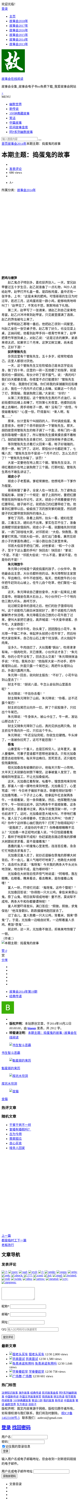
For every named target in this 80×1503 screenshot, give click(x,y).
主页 (12, 16)
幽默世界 (15, 104)
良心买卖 (15, 1143)
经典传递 (15, 996)
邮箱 (5, 1314)
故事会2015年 (18, 35)
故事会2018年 (18, 21)
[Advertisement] (40, 231)
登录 (5, 8)
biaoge (32, 1028)
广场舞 (27, 1376)
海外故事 (24, 1392)
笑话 (12, 118)
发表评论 (15, 169)
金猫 (5, 1099)
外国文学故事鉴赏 (30, 1396)
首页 (5, 143)
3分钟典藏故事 (19, 113)
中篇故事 (15, 122)
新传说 (14, 108)
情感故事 (47, 1396)
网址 (5, 1322)
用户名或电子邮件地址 (17, 1471)
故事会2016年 (18, 30)
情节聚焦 (70, 1396)
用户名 (6, 1437)
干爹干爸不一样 (20, 1124)
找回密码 (21, 1427)
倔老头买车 (36, 1354)
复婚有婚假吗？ (20, 1129)
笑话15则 (37, 1400)
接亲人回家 (17, 1148)
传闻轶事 (7, 1400)
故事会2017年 (18, 25)
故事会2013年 (18, 44)
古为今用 (15, 1134)
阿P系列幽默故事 (21, 132)
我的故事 (48, 1400)
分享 (5, 960)
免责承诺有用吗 (46, 1363)
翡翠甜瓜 (15, 1138)
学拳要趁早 (36, 1371)
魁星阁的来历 (11, 1068)
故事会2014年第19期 (23, 991)
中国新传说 (12, 1396)
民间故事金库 (18, 127)
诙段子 (32, 1404)
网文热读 (59, 1396)
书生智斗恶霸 (11, 1052)
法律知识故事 (10, 1392)
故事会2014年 (18, 39)
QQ (4, 1329)
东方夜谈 (22, 1404)
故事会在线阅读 (12, 78)
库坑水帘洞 (9, 1083)
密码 (5, 1441)
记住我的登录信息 (17, 1446)
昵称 (5, 1306)
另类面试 (32, 1359)
